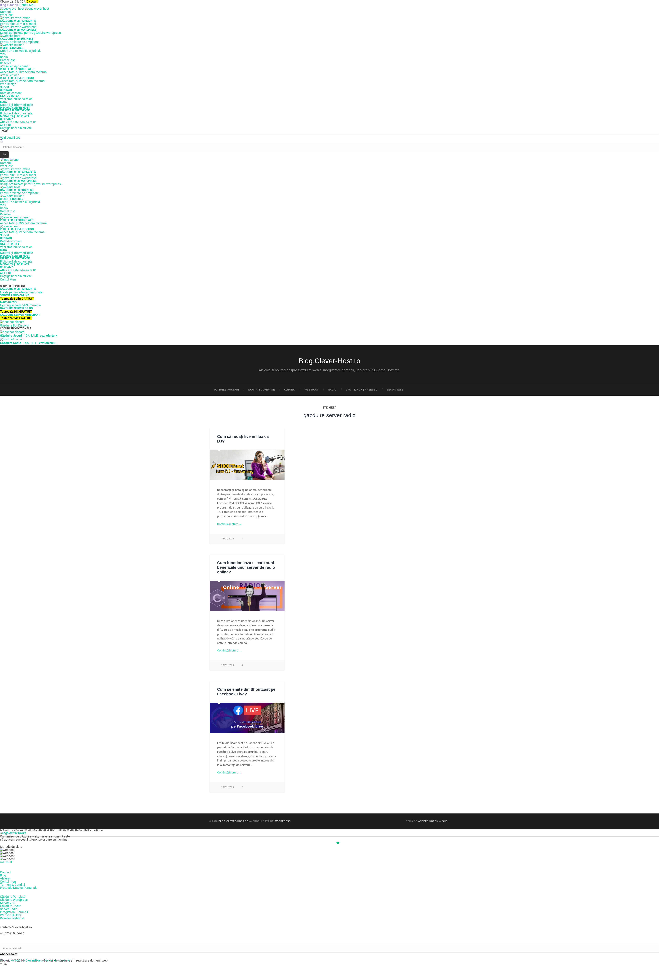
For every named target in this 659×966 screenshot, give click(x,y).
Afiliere (5, 878)
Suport (4, 87)
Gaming (289, 389)
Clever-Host (33, 960)
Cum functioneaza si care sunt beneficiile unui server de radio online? (246, 567)
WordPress (283, 821)
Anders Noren (428, 821)
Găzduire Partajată (12, 896)
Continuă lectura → (229, 524)
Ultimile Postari (226, 389)
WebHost (6, 15)
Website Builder (10, 915)
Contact (5, 872)
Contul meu (8, 881)
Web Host (311, 389)
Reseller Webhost (12, 918)
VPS (3, 54)
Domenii (5, 12)
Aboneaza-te (9, 954)
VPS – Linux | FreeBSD (361, 389)
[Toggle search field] (444, 390)
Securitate (395, 389)
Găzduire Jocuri (10, 906)
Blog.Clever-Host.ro (329, 361)
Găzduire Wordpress (14, 899)
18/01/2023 (227, 538)
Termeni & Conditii (12, 884)
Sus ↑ (446, 821)
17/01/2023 (227, 665)
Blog (3, 875)
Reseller (5, 63)
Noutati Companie (261, 389)
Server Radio (8, 909)
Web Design (8, 84)
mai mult (6, 862)
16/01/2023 (227, 787)
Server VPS (7, 903)
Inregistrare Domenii (14, 912)
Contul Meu (27, 5)
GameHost (7, 60)
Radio (4, 57)
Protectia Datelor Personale (18, 887)
